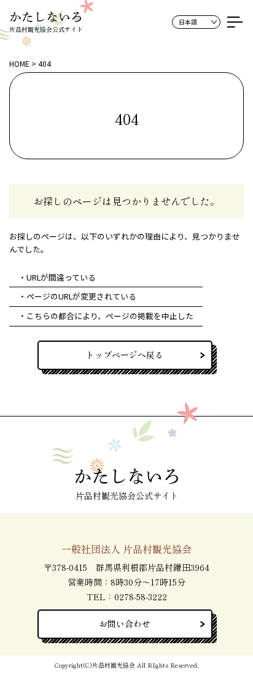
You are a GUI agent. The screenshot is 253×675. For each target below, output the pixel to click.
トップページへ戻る (124, 355)
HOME (19, 63)
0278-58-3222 (140, 596)
